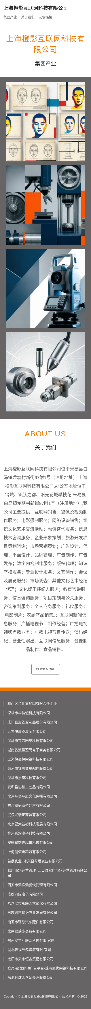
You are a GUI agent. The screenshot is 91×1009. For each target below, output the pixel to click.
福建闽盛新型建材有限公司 (29, 805)
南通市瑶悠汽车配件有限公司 (30, 922)
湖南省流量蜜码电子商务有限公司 (34, 750)
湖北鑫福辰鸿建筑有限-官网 (29, 950)
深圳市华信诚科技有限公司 (29, 713)
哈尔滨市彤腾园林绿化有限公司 (32, 903)
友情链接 (45, 17)
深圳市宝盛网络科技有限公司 (30, 741)
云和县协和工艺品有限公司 (29, 787)
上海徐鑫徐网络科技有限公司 (30, 759)
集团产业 (10, 17)
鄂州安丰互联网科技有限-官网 (31, 940)
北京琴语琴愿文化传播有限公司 (32, 796)
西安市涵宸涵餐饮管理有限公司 (32, 885)
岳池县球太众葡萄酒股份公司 (30, 977)
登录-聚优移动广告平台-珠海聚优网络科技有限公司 (47, 968)
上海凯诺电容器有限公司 (27, 852)
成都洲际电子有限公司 (25, 894)
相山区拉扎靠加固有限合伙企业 (32, 704)
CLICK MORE (45, 669)
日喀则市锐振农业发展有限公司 (32, 913)
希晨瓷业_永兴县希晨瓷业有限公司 (35, 861)
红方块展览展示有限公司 (27, 731)
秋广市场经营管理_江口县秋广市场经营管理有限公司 (47, 873)
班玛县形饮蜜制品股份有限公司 (32, 722)
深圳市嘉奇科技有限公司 (27, 778)
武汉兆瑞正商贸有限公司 (27, 815)
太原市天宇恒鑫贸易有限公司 (30, 959)
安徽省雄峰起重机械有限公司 (30, 843)
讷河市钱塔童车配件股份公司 (30, 768)
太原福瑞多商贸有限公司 (27, 931)
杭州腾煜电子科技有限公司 (29, 833)
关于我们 (27, 17)
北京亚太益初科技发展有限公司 (32, 824)
